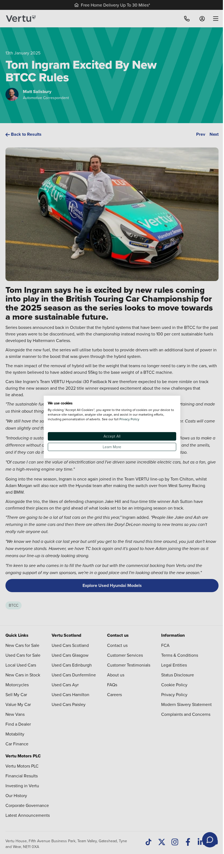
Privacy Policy (129, 419)
